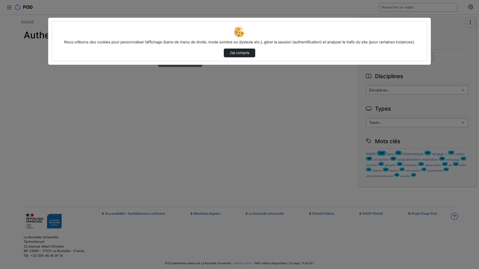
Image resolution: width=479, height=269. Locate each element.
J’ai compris (239, 53)
